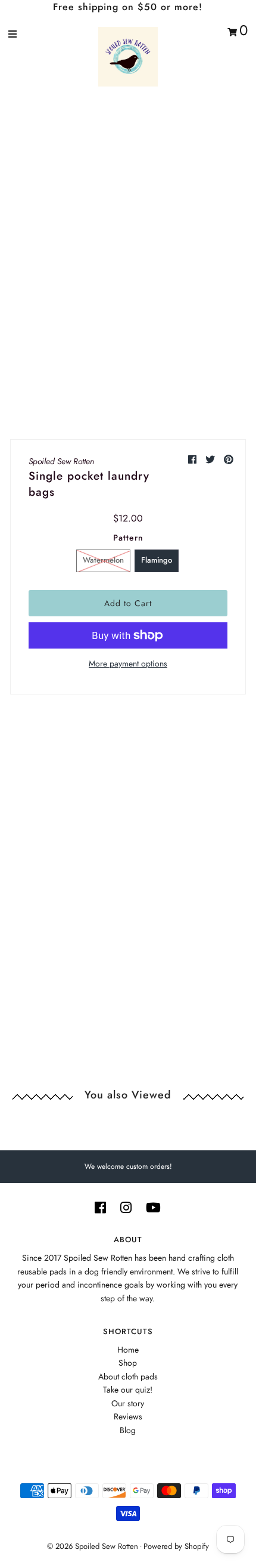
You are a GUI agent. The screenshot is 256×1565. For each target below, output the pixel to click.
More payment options (128, 663)
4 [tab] (131, 367)
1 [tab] (110, 367)
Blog (128, 1430)
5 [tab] (138, 367)
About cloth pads (128, 1376)
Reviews (128, 1416)
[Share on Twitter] (211, 460)
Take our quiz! (127, 1390)
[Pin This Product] (228, 460)
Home (128, 1350)
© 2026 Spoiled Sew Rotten (92, 1546)
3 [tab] (124, 367)
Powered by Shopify (176, 1546)
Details (67, 788)
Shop (127, 1363)
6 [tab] (145, 367)
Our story (127, 1403)
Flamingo (156, 560)
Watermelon (103, 560)
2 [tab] (117, 367)
